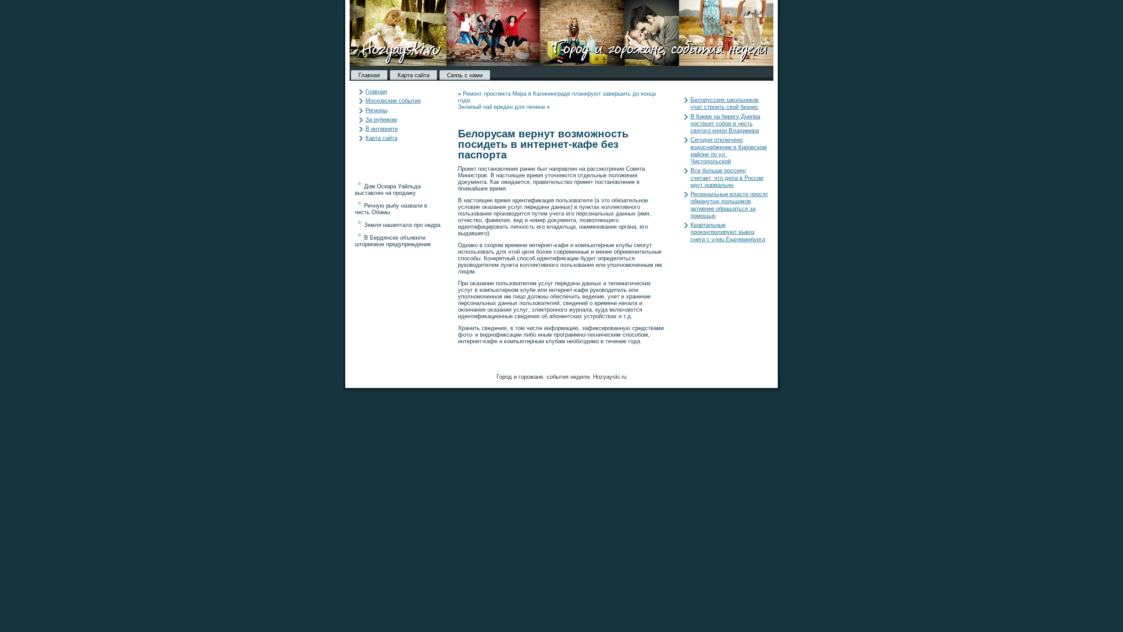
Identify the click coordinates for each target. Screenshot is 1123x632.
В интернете (381, 129)
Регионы (376, 110)
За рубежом (381, 119)
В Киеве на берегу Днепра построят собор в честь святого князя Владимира (725, 123)
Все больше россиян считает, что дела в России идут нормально (726, 177)
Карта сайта (413, 75)
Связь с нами (465, 75)
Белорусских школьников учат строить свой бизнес (724, 103)
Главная (369, 75)
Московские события (393, 100)
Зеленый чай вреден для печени (501, 107)
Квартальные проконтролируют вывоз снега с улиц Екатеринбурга (727, 232)
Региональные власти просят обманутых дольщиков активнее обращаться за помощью (729, 205)
